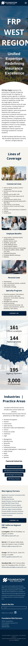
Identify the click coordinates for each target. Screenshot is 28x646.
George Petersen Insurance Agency (12, 501)
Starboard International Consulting (12, 513)
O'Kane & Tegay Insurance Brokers (12, 509)
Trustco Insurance (7, 515)
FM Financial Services (8, 499)
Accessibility (22, 635)
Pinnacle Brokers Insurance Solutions (12, 511)
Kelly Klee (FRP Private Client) (10, 503)
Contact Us (14, 636)
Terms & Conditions (6, 635)
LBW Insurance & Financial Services (12, 507)
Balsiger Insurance (7, 497)
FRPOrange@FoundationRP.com (12, 557)
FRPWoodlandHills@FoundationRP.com (14, 567)
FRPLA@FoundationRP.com (10, 536)
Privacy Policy (15, 635)
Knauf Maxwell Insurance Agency (11, 505)
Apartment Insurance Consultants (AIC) (13, 495)
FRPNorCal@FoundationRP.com (12, 546)
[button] (26, 3)
